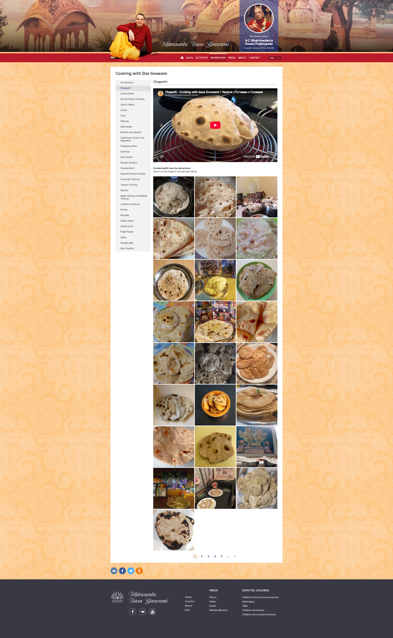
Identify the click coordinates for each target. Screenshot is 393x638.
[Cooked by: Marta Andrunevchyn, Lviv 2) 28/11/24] (215, 363)
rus (278, 57)
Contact (254, 57)
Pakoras (125, 121)
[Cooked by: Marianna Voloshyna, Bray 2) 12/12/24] (215, 321)
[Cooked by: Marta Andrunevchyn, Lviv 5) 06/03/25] (215, 238)
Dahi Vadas (126, 127)
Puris (123, 116)
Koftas (124, 210)
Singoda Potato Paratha (133, 174)
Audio (212, 605)
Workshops (218, 57)
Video (212, 601)
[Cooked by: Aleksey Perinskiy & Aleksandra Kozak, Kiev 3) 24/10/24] (173, 488)
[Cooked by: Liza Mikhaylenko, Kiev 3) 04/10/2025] (256, 196)
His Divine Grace (259, 42)
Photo (213, 597)
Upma (123, 238)
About (242, 57)
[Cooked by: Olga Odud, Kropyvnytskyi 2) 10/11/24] (173, 446)
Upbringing (248, 601)
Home (188, 597)
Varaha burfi (127, 227)
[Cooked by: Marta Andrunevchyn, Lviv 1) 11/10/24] (173, 529)
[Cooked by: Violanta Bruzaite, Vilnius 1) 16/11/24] (215, 405)
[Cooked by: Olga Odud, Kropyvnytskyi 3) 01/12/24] (256, 321)
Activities (202, 57)
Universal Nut (127, 94)
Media (231, 57)
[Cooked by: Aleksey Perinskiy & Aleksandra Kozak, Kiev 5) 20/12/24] (173, 321)
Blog (190, 57)
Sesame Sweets (129, 163)
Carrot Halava (127, 105)
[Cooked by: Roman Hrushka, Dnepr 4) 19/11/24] (173, 405)
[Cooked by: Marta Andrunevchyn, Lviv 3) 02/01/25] (215, 280)
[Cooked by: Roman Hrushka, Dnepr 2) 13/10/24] (256, 488)
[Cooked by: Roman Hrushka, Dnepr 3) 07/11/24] (215, 446)
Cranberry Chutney (130, 204)
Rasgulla (125, 215)
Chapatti (125, 88)
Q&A (245, 605)
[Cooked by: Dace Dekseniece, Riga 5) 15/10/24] (215, 488)
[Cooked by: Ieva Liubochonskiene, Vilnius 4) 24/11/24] (256, 363)
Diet (187, 610)
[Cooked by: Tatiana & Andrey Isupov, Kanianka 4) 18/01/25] (173, 280)
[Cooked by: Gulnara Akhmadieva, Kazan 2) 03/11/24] (256, 446)
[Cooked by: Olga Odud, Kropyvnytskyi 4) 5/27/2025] (173, 238)
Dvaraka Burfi (127, 168)
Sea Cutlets (127, 157)
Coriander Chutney (130, 180)
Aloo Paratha (127, 249)
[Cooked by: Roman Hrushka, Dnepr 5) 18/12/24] (256, 280)
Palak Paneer (127, 232)
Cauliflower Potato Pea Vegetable (132, 139)
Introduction (127, 83)
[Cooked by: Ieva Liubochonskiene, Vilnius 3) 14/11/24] (256, 405)
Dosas (124, 110)
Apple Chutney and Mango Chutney (134, 197)
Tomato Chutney (129, 185)
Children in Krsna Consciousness (260, 597)
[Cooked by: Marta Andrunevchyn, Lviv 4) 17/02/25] (256, 238)
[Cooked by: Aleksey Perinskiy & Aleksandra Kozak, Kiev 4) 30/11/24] (173, 363)
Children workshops (253, 610)
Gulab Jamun (127, 221)
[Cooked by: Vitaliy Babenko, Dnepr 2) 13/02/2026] (173, 196)
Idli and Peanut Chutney (133, 99)
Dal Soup (125, 152)
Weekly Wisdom (218, 610)
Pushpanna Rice (129, 146)
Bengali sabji (127, 243)
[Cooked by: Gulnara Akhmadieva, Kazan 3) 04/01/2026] (215, 196)
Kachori (124, 191)
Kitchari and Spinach (131, 132)
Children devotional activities (259, 614)
